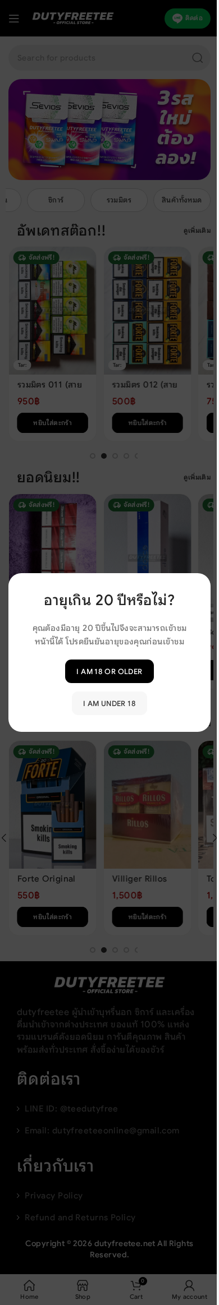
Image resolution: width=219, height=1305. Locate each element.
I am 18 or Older (109, 671)
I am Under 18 (109, 703)
